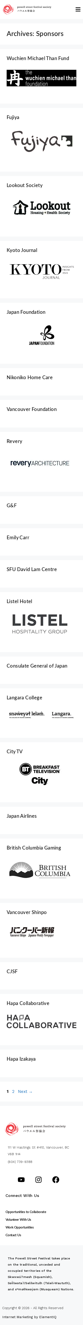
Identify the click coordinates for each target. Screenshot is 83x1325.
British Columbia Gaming (34, 848)
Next (25, 1091)
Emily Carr (18, 537)
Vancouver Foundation (32, 409)
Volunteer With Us (18, 1219)
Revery (14, 441)
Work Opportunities (20, 1227)
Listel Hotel (19, 601)
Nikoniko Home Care (30, 377)
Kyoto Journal (22, 250)
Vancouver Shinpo (27, 912)
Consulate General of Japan (37, 666)
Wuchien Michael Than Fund (38, 58)
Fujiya (13, 117)
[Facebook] (55, 1179)
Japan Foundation (26, 312)
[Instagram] (38, 1179)
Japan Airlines (22, 816)
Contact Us (13, 1235)
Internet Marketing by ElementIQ (29, 1317)
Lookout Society (24, 185)
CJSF (12, 971)
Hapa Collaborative (28, 1003)
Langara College (24, 697)
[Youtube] (21, 1179)
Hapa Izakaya (21, 1059)
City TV (15, 751)
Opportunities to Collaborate (26, 1212)
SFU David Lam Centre (32, 569)
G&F (12, 505)
